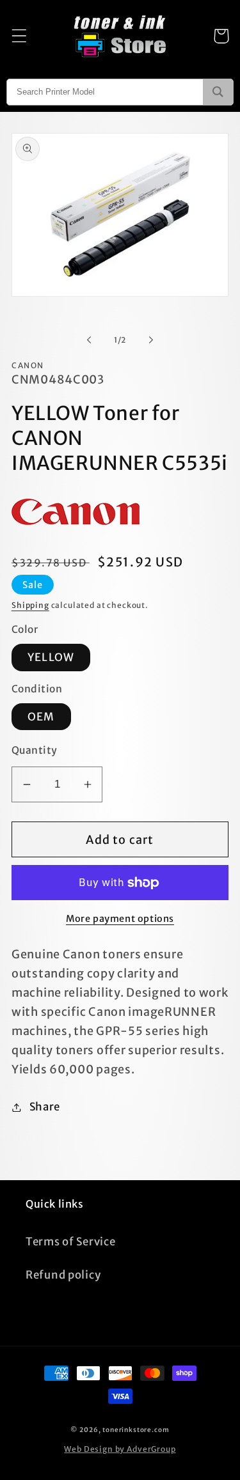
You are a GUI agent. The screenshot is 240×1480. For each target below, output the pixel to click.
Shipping (30, 605)
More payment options (120, 918)
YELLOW (51, 657)
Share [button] (44, 1107)
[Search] (218, 92)
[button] (19, 36)
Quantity (35, 750)
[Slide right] (151, 339)
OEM (41, 717)
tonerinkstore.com (135, 1430)
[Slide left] (89, 339)
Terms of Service (71, 1242)
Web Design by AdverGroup (119, 1449)
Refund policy (63, 1275)
